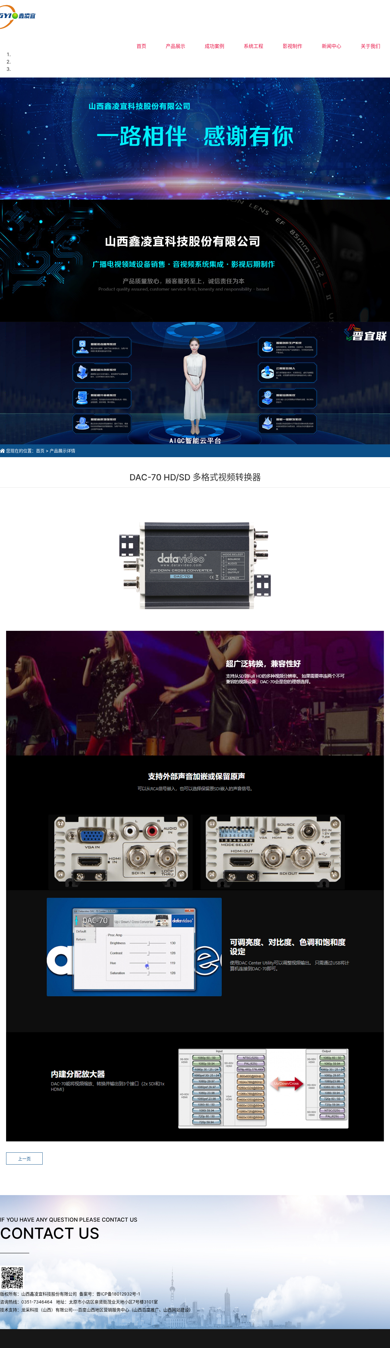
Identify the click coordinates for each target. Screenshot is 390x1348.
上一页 (24, 1158)
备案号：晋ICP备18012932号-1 (110, 1293)
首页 (141, 46)
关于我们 (370, 46)
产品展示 (175, 46)
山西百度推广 (146, 1309)
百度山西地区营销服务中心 (103, 1309)
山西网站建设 (176, 1309)
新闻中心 (331, 46)
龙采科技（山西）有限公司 (47, 1309)
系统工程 (253, 46)
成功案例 (214, 46)
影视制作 (292, 46)
